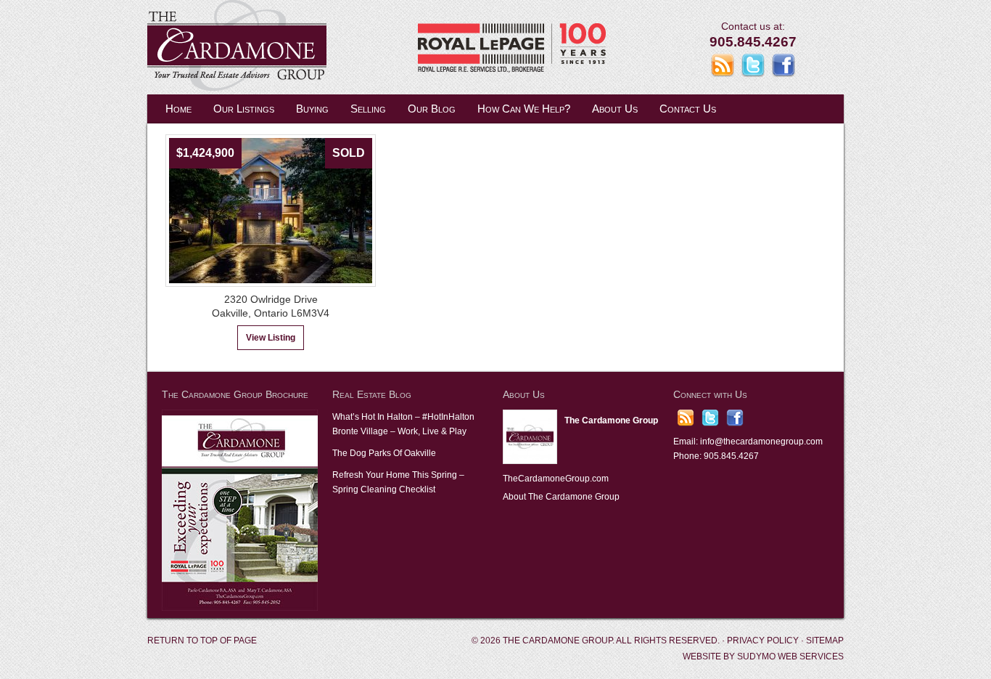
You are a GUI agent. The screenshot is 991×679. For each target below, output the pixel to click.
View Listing (270, 338)
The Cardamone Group (292, 47)
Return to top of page (202, 640)
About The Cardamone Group (561, 497)
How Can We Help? (523, 108)
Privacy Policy (763, 640)
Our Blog (432, 108)
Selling (368, 108)
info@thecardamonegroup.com (761, 441)
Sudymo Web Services (790, 656)
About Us (615, 108)
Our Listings (243, 108)
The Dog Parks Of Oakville (384, 453)
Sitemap (825, 640)
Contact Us (687, 108)
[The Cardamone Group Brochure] (240, 608)
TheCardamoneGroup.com (556, 478)
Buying (312, 108)
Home (178, 108)
